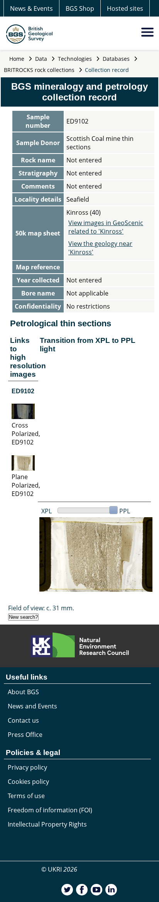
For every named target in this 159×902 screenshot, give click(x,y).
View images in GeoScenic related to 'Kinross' (105, 227)
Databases (116, 58)
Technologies (75, 58)
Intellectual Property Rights (47, 824)
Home (16, 58)
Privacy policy (27, 767)
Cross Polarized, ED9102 (26, 433)
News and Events (32, 706)
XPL (46, 511)
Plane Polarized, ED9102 (26, 485)
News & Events (31, 8)
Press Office (25, 734)
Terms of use (26, 796)
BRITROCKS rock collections (39, 69)
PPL (124, 511)
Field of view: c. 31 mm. (41, 608)
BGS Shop (80, 8)
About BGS (23, 692)
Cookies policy (28, 781)
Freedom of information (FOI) (50, 810)
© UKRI (59, 869)
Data (41, 58)
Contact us (23, 720)
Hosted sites (125, 8)
